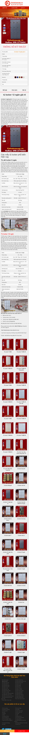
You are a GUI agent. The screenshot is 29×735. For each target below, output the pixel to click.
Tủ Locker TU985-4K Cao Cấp (21, 402)
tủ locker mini (8, 619)
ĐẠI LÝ (23, 7)
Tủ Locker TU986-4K (7, 435)
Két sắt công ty (18, 688)
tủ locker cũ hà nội (21, 585)
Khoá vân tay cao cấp (20, 698)
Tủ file (3, 714)
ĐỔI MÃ (5, 7)
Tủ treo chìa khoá (19, 710)
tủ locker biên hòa (8, 585)
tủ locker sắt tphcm (21, 635)
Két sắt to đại (5, 688)
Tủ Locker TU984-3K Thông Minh (21, 369)
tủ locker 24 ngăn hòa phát (7, 552)
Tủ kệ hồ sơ (17, 724)
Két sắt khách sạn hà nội (20, 681)
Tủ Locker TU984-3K (21, 385)
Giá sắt (3, 712)
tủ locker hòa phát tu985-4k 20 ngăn (21, 502)
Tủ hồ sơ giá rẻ (5, 717)
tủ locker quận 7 (7, 535)
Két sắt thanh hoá (19, 682)
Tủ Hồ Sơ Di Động (6, 723)
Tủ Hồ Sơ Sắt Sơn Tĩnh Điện (21, 723)
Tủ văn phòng (18, 719)
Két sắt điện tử (5, 684)
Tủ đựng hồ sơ (18, 716)
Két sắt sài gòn (5, 680)
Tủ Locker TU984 (8, 385)
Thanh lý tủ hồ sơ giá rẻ (7, 720)
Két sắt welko (18, 685)
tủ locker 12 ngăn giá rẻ (7, 502)
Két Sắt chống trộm (19, 697)
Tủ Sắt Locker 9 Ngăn (20, 174)
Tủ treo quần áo (18, 712)
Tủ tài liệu (17, 709)
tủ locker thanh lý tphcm (8, 519)
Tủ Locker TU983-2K (21, 351)
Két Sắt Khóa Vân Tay (7, 694)
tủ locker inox (21, 602)
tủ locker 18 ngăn (21, 669)
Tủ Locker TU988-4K (7, 452)
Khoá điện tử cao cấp (6, 700)
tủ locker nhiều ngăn (21, 619)
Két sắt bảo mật (5, 689)
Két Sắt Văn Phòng (19, 694)
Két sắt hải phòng (19, 680)
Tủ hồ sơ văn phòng (19, 717)
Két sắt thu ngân (5, 692)
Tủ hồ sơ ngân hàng (6, 719)
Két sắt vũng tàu (5, 682)
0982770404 (22, 731)
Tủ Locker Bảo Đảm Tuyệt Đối (7, 469)
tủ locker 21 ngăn (8, 652)
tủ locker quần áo (8, 635)
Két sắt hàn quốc (5, 686)
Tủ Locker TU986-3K (7, 402)
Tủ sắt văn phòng (6, 709)
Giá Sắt (3, 724)
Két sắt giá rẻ (18, 686)
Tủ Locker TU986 (8, 418)
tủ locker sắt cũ (21, 535)
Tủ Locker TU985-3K (21, 418)
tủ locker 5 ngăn (21, 652)
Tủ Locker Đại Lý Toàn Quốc (8, 569)
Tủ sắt (16, 714)
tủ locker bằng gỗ (8, 485)
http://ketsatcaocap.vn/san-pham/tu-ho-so (10, 330)
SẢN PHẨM (14, 7)
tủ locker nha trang (21, 518)
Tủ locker (17, 713)
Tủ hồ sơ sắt (4, 710)
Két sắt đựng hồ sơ (19, 696)
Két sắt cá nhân (18, 689)
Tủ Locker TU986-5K (21, 435)
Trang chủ (7, 731)
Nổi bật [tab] (5, 90)
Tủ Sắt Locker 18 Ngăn (19, 252)
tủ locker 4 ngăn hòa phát (7, 602)
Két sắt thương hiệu (6, 690)
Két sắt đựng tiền (5, 685)
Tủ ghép (4, 713)
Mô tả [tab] (24, 90)
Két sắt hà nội (18, 684)
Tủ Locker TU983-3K (7, 368)
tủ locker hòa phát (21, 468)
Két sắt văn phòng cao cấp (8, 696)
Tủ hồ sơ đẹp (5, 708)
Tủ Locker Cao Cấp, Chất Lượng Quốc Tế (21, 452)
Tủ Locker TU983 (8, 351)
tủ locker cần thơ (21, 485)
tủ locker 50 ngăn (21, 552)
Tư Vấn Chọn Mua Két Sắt (7, 693)
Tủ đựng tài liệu (5, 716)
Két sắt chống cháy (19, 690)
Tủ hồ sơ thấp (18, 708)
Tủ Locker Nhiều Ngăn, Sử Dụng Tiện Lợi (7, 670)
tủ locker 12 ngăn (21, 568)
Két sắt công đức (19, 692)
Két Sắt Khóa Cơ (18, 693)
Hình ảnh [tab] (14, 90)
